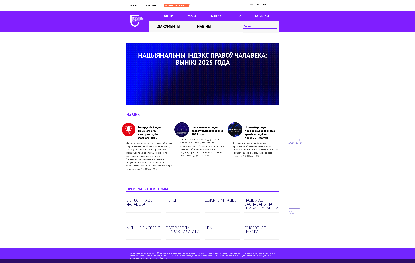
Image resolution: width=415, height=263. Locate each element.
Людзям (167, 16)
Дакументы (168, 26)
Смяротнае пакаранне (255, 230)
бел (251, 4)
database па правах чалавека (183, 230)
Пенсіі (171, 200)
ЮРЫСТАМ (262, 16)
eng (265, 4)
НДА (238, 16)
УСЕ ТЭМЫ (291, 212)
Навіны (204, 26)
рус (258, 4)
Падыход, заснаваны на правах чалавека (261, 204)
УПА (208, 228)
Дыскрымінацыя (221, 200)
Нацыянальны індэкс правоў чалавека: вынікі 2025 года (207, 130)
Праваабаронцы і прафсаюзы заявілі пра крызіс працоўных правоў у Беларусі (260, 132)
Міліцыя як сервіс (143, 228)
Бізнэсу (216, 16)
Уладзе (192, 16)
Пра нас (134, 5)
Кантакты (151, 5)
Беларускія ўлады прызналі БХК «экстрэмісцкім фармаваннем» (149, 132)
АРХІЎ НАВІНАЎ (295, 143)
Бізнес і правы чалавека (139, 202)
